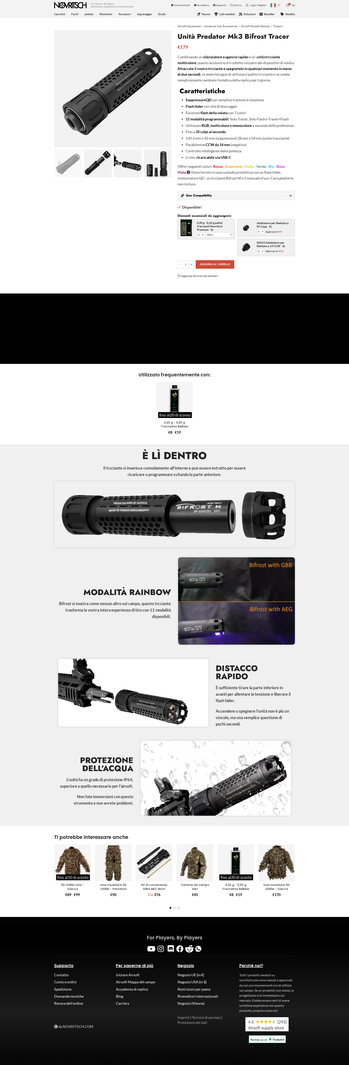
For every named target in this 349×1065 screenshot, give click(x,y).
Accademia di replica (132, 989)
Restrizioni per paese (194, 989)
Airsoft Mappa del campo (135, 982)
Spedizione (62, 989)
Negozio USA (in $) (192, 982)
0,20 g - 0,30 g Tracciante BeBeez (174, 425)
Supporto (220, 5)
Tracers (278, 26)
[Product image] (174, 400)
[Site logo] (70, 5)
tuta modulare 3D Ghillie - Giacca (276, 887)
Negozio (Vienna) (191, 1003)
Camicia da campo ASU (195, 887)
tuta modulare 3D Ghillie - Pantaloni (113, 887)
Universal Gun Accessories (221, 26)
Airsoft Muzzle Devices (255, 26)
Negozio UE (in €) (191, 975)
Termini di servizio (206, 1017)
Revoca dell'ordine (68, 1003)
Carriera (122, 1003)
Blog (119, 996)
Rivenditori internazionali (198, 996)
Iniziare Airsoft (182, 5)
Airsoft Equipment (189, 26)
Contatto (61, 975)
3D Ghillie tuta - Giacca (72, 887)
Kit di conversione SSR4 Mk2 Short (154, 887)
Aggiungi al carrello (215, 264)
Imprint (184, 1017)
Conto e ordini (65, 982)
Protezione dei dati (192, 1022)
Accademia (203, 5)
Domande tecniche (69, 996)
